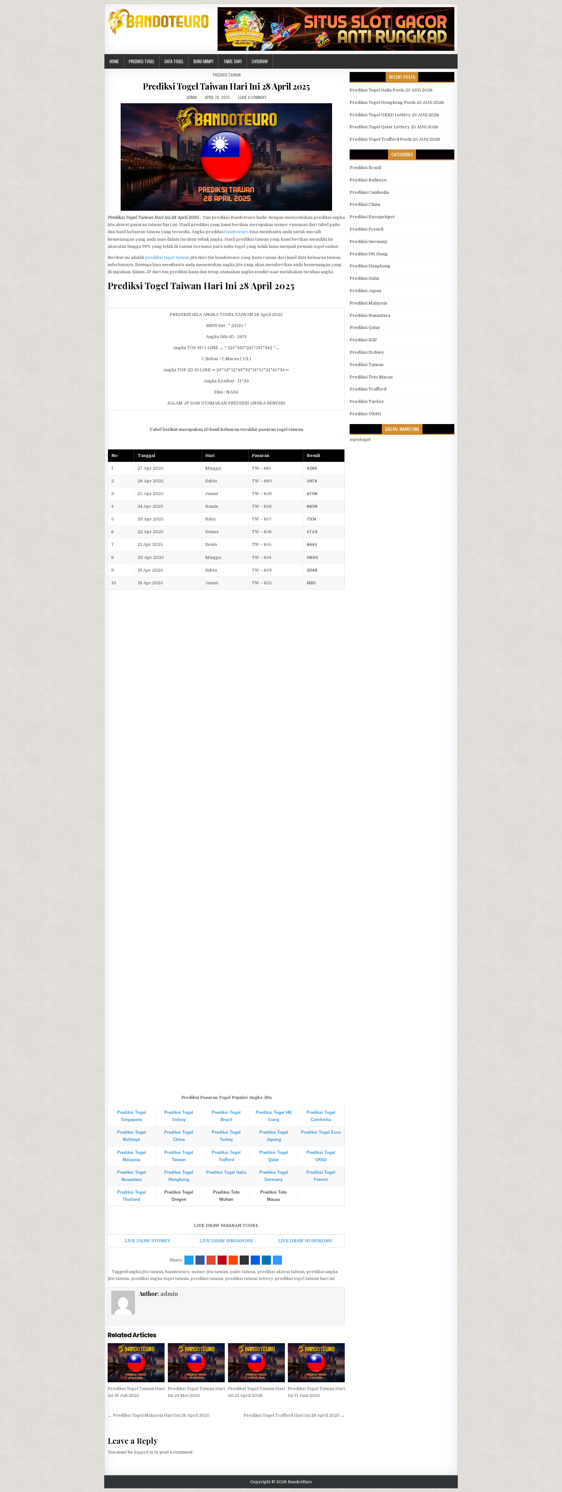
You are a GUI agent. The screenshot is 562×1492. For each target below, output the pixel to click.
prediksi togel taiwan (167, 257)
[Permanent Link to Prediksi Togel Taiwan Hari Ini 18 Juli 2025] (136, 1362)
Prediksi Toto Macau (371, 377)
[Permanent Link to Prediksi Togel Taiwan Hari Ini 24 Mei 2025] (196, 1362)
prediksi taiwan (207, 1278)
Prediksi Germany (369, 241)
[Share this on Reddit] (233, 1260)
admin (192, 97)
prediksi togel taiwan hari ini (305, 1278)
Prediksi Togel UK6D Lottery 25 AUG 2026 (394, 114)
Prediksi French (366, 229)
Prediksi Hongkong (370, 265)
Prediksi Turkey (367, 401)
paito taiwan (242, 1271)
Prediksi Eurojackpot (372, 216)
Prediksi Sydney (367, 352)
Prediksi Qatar (365, 327)
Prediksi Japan (365, 290)
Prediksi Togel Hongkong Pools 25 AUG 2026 (397, 102)
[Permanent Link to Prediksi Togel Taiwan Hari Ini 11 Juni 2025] (316, 1362)
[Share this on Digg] (255, 1260)
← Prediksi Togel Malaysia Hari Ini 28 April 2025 (158, 1415)
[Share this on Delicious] (277, 1260)
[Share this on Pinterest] (222, 1260)
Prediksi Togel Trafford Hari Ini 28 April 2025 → (294, 1415)
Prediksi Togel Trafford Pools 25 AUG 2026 (395, 139)
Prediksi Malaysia (368, 303)
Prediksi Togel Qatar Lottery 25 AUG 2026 (394, 126)
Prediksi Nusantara (370, 315)
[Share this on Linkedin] (266, 1260)
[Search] (452, 61)
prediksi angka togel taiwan (160, 1278)
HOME (114, 61)
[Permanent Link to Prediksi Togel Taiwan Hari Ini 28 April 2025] (226, 157)
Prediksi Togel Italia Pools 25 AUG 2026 (391, 90)
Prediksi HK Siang (369, 253)
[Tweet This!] (189, 1260)
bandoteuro (236, 231)
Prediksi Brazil (365, 167)
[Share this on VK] (244, 1260)
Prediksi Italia (364, 278)
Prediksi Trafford (368, 389)
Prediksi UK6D (365, 413)
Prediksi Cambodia (369, 192)
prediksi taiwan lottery (249, 1278)
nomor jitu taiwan (210, 1271)
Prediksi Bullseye (368, 180)
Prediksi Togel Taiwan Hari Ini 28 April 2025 (226, 86)
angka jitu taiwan (145, 1271)
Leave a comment (252, 97)
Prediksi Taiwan (227, 75)
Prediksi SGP (363, 339)
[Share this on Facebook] (200, 1260)
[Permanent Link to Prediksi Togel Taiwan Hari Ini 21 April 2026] (256, 1362)
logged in (143, 1452)
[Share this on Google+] (211, 1260)
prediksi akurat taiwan (280, 1271)
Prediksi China (365, 204)
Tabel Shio (232, 61)
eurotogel (360, 439)
